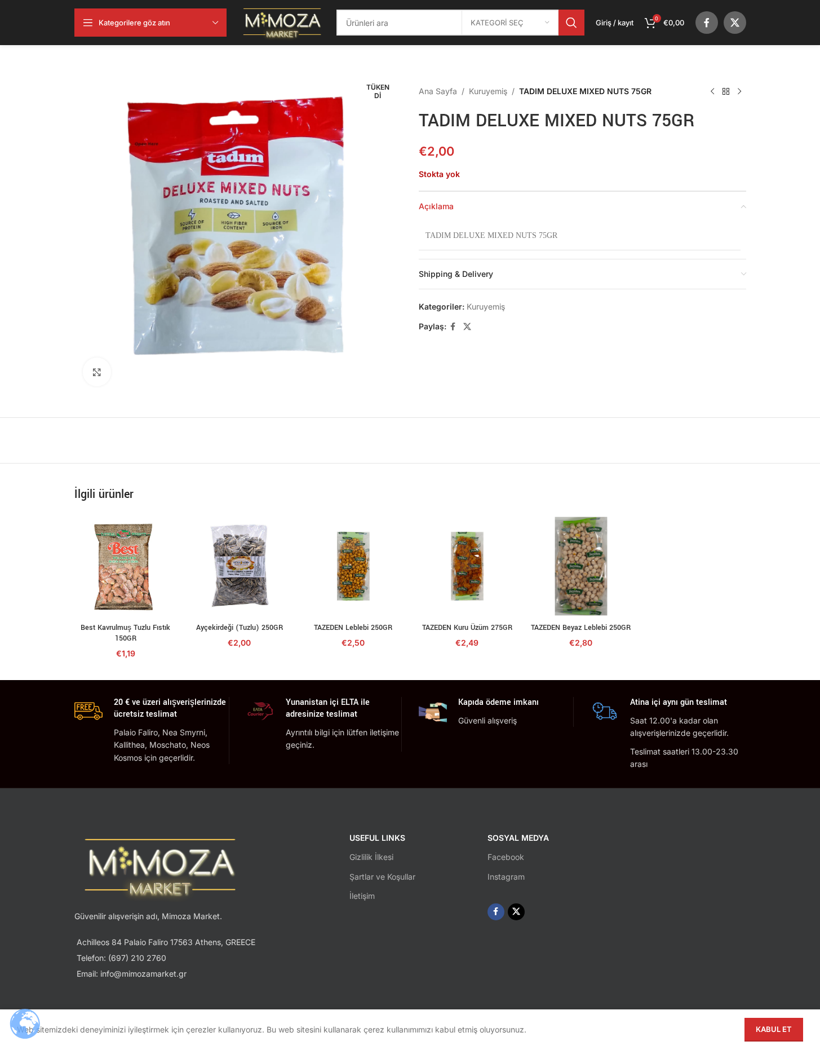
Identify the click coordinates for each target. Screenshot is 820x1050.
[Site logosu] (282, 22)
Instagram (506, 876)
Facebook (505, 857)
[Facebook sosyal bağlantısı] (706, 22)
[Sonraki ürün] (739, 91)
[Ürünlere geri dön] (726, 91)
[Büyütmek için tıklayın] (97, 372)
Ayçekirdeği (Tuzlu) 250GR (239, 628)
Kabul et (774, 1029)
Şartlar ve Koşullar (382, 876)
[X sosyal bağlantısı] (735, 22)
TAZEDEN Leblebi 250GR (353, 628)
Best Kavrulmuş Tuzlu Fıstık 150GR (125, 633)
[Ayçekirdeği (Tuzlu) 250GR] (239, 566)
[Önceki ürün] (712, 91)
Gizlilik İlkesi (371, 857)
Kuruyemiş (488, 91)
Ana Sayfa (438, 91)
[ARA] (571, 23)
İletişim (362, 896)
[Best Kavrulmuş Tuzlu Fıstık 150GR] (125, 566)
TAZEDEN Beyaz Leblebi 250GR (581, 628)
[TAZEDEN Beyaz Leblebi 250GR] (581, 566)
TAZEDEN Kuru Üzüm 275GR (467, 628)
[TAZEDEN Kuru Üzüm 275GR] (467, 566)
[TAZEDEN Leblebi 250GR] (353, 566)
